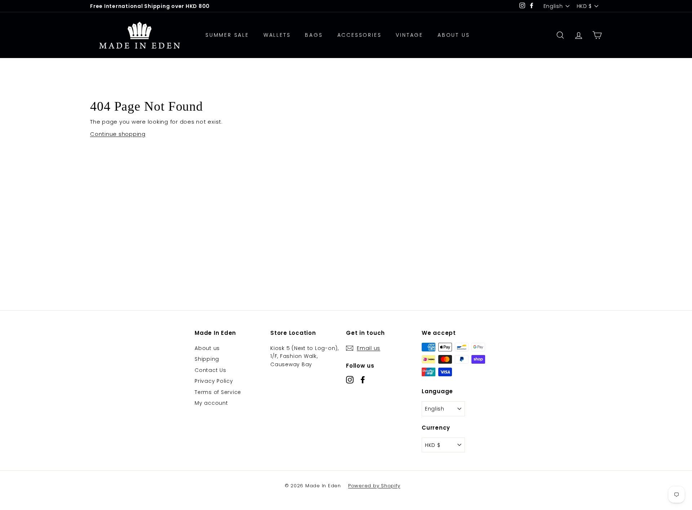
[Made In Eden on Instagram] (350, 380)
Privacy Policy (214, 381)
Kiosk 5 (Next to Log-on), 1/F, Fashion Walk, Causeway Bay (304, 356)
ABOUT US (454, 35)
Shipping (207, 359)
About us (207, 348)
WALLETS (277, 35)
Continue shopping (118, 134)
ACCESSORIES (359, 35)
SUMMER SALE (227, 35)
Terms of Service (218, 392)
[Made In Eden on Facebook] (363, 380)
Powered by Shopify (374, 485)
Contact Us (210, 370)
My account (211, 403)
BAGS (314, 35)
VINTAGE (409, 35)
